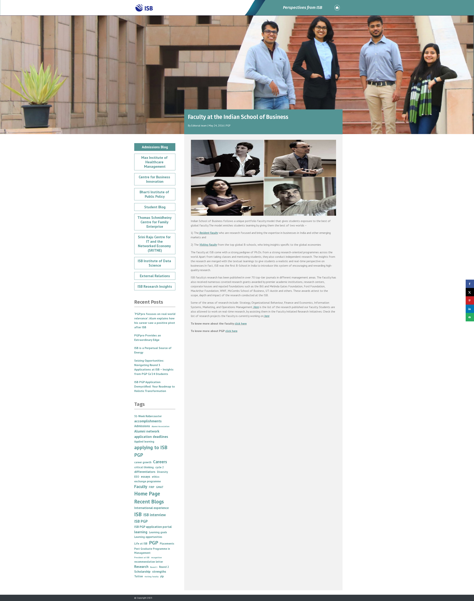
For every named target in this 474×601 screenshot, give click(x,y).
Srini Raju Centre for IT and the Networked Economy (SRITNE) (155, 244)
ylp (162, 576)
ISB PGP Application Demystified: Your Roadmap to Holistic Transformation (154, 386)
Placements (167, 543)
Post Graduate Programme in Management (152, 551)
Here (256, 307)
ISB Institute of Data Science (155, 263)
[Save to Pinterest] (470, 300)
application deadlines (151, 436)
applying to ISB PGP (150, 451)
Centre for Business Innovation (155, 179)
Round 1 (153, 567)
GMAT (159, 487)
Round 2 (164, 567)
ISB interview (154, 514)
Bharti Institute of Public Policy (155, 194)
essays (145, 476)
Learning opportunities (148, 537)
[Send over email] (470, 317)
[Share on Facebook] (470, 284)
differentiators (144, 472)
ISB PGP (141, 521)
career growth (142, 462)
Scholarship (142, 571)
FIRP (151, 487)
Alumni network (146, 431)
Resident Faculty (208, 233)
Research (141, 566)
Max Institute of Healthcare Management (154, 162)
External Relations (155, 275)
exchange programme (147, 481)
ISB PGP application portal (153, 527)
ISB (138, 514)
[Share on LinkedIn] (470, 309)
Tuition (138, 576)
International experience (151, 508)
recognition (156, 557)
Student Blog (155, 207)
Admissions (142, 426)
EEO (136, 476)
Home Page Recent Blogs (149, 497)
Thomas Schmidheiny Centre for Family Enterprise (154, 222)
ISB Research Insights (155, 286)
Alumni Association (160, 426)
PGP (228, 125)
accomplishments (148, 421)
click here (241, 323)
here (266, 316)
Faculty (140, 486)
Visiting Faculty (208, 244)
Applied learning (144, 441)
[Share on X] (470, 292)
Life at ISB (140, 543)
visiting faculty (151, 576)
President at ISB (141, 557)
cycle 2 (159, 467)
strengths (159, 571)
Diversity (162, 472)
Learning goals (158, 532)
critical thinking (144, 467)
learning (140, 532)
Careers (160, 461)
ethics (155, 476)
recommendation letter (148, 561)
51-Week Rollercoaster (148, 416)
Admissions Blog (155, 147)
